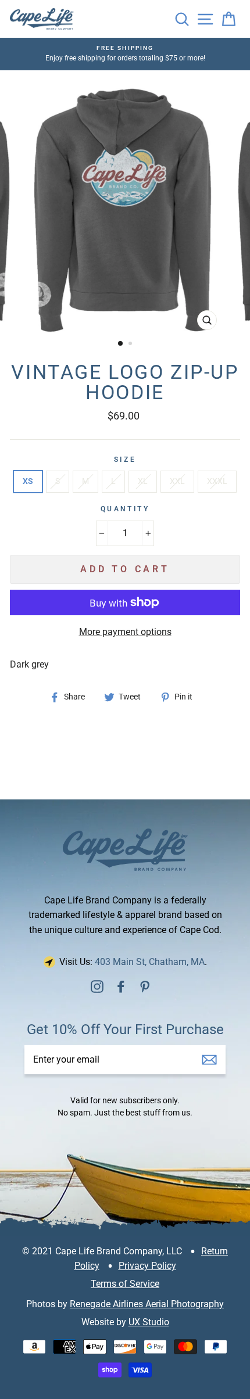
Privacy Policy (147, 1265)
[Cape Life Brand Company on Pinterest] (144, 985)
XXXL (217, 481)
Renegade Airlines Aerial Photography (147, 1304)
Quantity (125, 509)
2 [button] (131, 344)
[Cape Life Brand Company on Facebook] (121, 985)
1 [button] (121, 344)
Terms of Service (125, 1283)
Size (125, 459)
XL (143, 481)
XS (28, 481)
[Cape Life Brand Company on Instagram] (97, 985)
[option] (125, 203)
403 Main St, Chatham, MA (150, 961)
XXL (177, 481)
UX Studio (148, 1322)
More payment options (125, 631)
